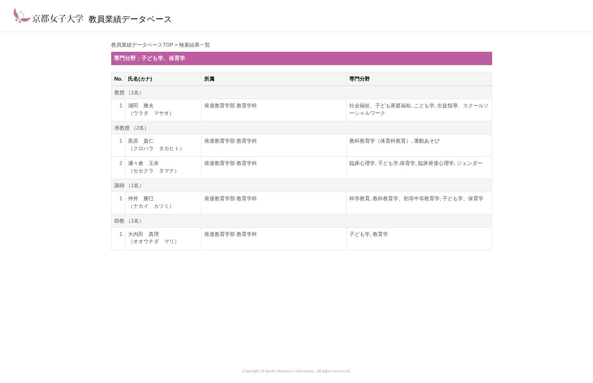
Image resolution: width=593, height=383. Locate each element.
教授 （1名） (129, 92)
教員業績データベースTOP (142, 45)
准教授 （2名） (131, 128)
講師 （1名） (129, 185)
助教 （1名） (129, 221)
